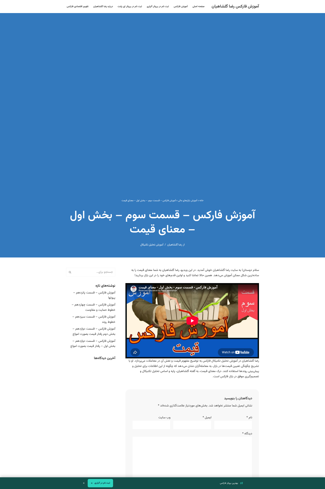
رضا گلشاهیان (174, 245)
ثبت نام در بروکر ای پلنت (130, 6)
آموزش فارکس (181, 6)
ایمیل (207, 417)
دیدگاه (247, 433)
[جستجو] (70, 272)
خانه (201, 201)
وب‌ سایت (164, 417)
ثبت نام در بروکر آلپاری (158, 6)
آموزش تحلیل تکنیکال (151, 245)
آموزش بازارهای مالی (187, 201)
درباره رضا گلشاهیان (103, 6)
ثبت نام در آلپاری (102, 483)
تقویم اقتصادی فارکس (78, 6)
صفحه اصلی (198, 6)
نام (249, 417)
